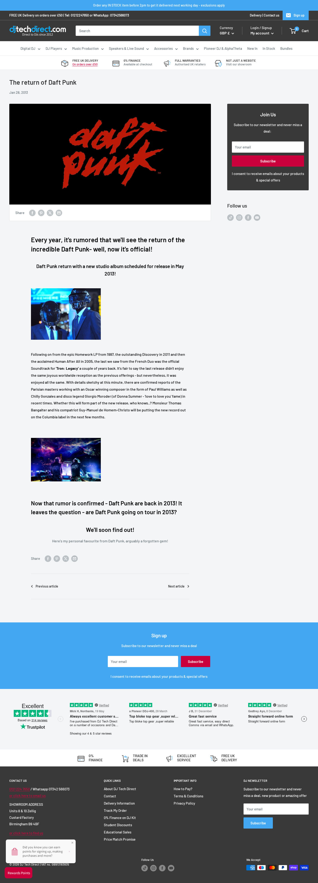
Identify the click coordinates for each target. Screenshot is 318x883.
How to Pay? (183, 789)
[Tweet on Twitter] (50, 212)
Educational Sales (117, 832)
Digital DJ (27, 48)
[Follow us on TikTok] (230, 217)
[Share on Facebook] (32, 212)
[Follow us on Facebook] (248, 217)
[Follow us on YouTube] (257, 217)
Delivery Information (119, 803)
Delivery (256, 15)
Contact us (271, 15)
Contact (110, 796)
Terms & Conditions (188, 796)
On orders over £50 (85, 64)
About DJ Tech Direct (120, 789)
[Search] (204, 31)
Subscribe (268, 161)
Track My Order (115, 810)
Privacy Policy (184, 803)
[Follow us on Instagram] (239, 217)
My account (260, 33)
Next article (176, 586)
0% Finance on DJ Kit (120, 818)
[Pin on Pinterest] (41, 212)
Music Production (85, 48)
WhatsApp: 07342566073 (111, 15)
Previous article (47, 586)
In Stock (269, 48)
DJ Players (54, 48)
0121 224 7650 (19, 789)
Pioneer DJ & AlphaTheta (223, 48)
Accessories (163, 48)
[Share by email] (59, 212)
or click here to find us (26, 833)
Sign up (299, 15)
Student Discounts (118, 825)
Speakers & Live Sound (126, 48)
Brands (188, 48)
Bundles (286, 48)
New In (252, 48)
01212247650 (80, 15)
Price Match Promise (119, 839)
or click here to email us (27, 795)
